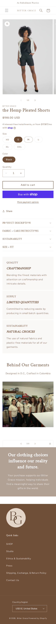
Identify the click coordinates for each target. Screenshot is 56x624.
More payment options (28, 202)
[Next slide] (35, 443)
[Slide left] (21, 100)
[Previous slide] (21, 443)
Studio (10, 551)
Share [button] (9, 211)
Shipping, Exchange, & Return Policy (26, 573)
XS (9, 140)
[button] (6, 10)
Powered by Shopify (37, 618)
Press (9, 565)
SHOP (9, 544)
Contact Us (12, 580)
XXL (21, 147)
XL (9, 147)
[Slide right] (35, 100)
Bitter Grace (22, 618)
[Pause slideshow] (50, 443)
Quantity (6, 167)
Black (9, 159)
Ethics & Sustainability (18, 558)
